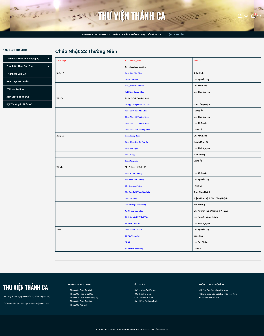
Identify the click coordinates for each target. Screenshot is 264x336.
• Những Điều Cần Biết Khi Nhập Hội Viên (218, 294)
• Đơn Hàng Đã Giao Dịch (146, 301)
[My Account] (239, 16)
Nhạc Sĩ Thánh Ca (151, 34)
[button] (246, 16)
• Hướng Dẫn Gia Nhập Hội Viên (213, 290)
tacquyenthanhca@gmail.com (34, 303)
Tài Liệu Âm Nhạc (15, 89)
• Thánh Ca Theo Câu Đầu (80, 294)
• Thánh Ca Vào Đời (77, 305)
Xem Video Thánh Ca (17, 96)
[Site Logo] (132, 15)
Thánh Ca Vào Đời (16, 74)
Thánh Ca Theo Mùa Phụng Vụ (28, 58)
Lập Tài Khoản (176, 34)
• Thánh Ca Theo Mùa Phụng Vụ (83, 297)
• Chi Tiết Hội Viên (142, 294)
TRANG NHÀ (86, 34)
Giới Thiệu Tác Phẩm (17, 81)
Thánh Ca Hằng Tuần (125, 34)
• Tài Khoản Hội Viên (143, 297)
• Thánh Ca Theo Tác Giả (80, 301)
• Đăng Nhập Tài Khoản (145, 290)
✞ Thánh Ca (101, 34)
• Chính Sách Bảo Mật (209, 297)
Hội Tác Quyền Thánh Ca (19, 104)
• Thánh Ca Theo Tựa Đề (80, 290)
